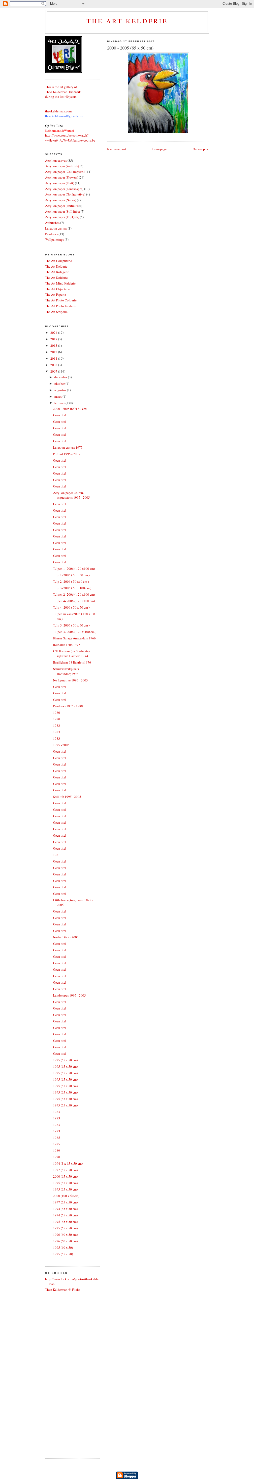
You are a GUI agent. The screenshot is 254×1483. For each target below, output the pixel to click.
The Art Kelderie (127, 21)
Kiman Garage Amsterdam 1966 (74, 638)
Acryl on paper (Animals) (62, 166)
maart (58, 396)
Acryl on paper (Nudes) (60, 200)
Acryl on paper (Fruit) (59, 183)
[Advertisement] (65, 1377)
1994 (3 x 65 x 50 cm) (68, 1163)
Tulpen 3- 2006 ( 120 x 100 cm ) (74, 631)
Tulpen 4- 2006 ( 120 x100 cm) (74, 601)
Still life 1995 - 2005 (67, 796)
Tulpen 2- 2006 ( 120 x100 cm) (74, 594)
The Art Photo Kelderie (60, 306)
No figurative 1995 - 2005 (70, 680)
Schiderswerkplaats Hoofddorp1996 (66, 671)
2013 (54, 345)
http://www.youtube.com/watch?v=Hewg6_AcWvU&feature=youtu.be (70, 138)
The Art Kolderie (56, 277)
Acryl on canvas (56, 160)
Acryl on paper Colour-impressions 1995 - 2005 (71, 495)
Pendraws (51, 234)
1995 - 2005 (61, 745)
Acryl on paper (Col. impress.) (65, 171)
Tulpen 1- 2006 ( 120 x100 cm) (74, 568)
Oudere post (201, 149)
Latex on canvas (56, 228)
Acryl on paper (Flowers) (61, 177)
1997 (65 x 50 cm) (65, 1170)
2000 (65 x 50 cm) (65, 1176)
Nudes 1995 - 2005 (66, 937)
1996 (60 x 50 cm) (65, 1234)
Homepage (159, 149)
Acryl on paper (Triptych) (62, 217)
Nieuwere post (116, 149)
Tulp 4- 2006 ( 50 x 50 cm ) (71, 607)
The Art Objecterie (57, 289)
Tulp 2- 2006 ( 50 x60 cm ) (71, 581)
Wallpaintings (54, 239)
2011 (54, 358)
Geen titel (59, 415)
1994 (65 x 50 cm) (65, 1208)
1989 (56, 1150)
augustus (60, 390)
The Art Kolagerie (57, 272)
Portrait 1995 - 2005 (66, 454)
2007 (54, 371)
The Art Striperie (56, 311)
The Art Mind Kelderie (60, 283)
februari (59, 403)
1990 (56, 1157)
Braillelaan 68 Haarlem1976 (72, 662)
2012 (54, 352)
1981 (56, 855)
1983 (56, 725)
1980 (56, 712)
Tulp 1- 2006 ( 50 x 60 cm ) (71, 575)
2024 (54, 332)
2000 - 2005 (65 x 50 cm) (130, 48)
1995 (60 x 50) (63, 1247)
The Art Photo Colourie (61, 300)
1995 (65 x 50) (63, 1254)
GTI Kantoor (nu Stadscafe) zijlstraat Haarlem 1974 (71, 653)
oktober (59, 383)
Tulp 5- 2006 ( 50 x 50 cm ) (71, 625)
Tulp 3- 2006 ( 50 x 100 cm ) (72, 588)
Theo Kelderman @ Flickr (62, 1289)
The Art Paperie (55, 294)
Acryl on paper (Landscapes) (64, 189)
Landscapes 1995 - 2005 (69, 995)
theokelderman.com (58, 111)
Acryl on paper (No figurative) (65, 194)
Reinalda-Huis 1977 (66, 644)
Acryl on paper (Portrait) (61, 205)
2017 (54, 339)
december (61, 377)
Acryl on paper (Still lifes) (62, 211)
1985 (56, 1137)
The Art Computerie (58, 260)
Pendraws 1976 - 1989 (68, 706)
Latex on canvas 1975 (68, 447)
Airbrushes (52, 222)
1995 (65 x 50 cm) (65, 1060)
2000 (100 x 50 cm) (66, 1196)
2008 (54, 365)
